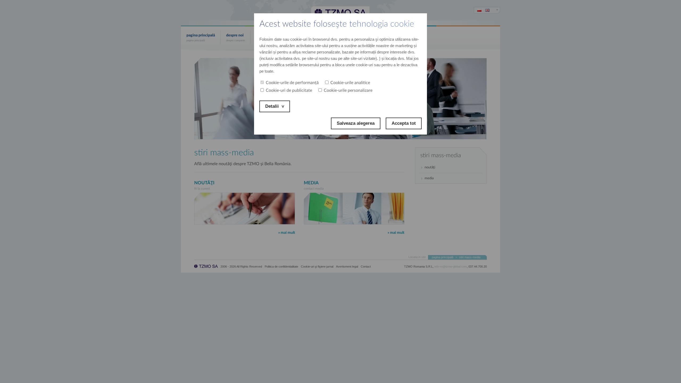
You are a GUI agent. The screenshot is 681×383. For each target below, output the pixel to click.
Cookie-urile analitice (350, 83)
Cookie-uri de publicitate (289, 90)
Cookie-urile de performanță (292, 83)
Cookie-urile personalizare (348, 90)
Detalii (272, 106)
